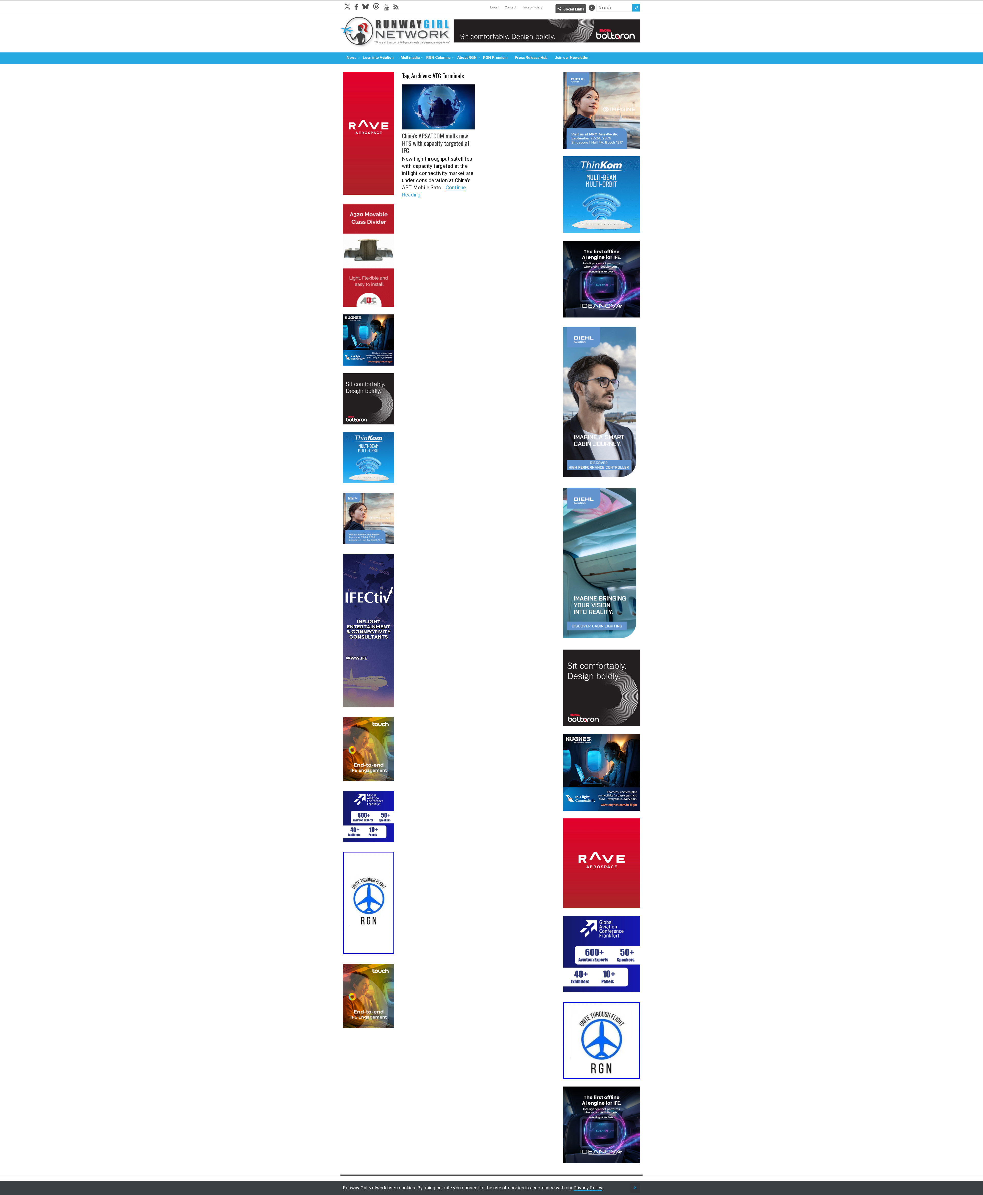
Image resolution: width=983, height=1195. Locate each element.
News (351, 57)
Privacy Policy (532, 7)
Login (494, 7)
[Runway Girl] (395, 44)
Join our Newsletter (572, 57)
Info (592, 7)
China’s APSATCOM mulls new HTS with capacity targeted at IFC (435, 143)
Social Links (573, 9)
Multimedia (410, 57)
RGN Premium (495, 57)
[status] (635, 1188)
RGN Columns (438, 57)
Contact (510, 7)
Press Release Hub (531, 57)
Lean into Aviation (378, 57)
